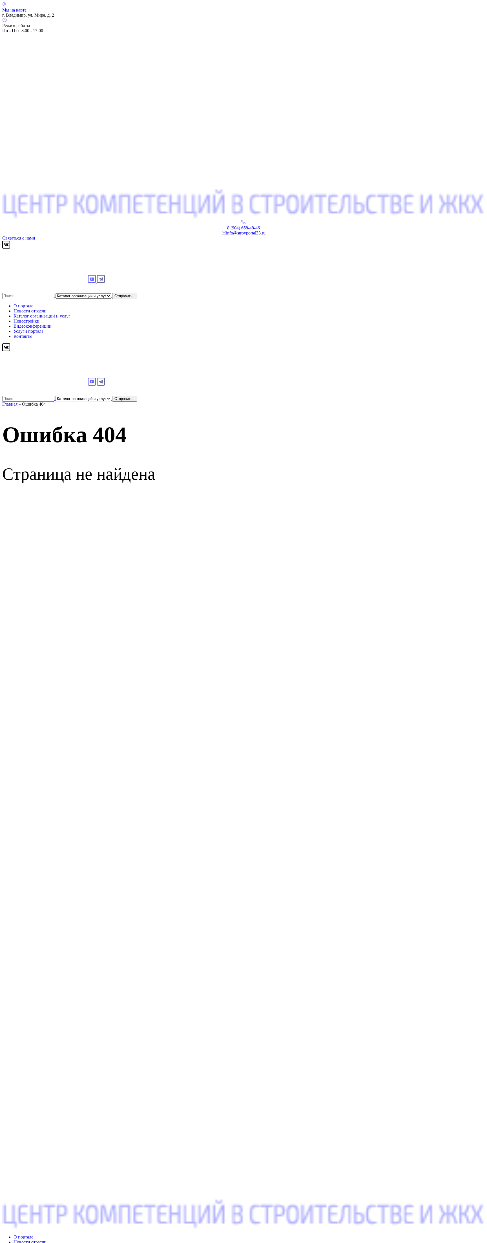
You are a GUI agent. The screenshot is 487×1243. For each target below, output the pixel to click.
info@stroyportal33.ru (245, 233)
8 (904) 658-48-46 (243, 227)
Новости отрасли (30, 310)
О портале (23, 305)
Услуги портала (28, 331)
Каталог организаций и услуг (42, 316)
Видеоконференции (33, 326)
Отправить (124, 296)
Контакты (23, 336)
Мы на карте (14, 10)
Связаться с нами (18, 238)
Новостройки (26, 321)
